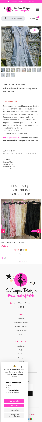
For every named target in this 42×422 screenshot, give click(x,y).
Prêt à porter (16, 84)
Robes (23, 84)
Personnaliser (14, 410)
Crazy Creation (29, 414)
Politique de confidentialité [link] (14, 415)
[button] (19, 261)
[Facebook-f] (19, 307)
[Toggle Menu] (37, 9)
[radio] (15, 250)
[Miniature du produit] (34, 30)
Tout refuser (14, 405)
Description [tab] (9, 150)
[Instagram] (21, 307)
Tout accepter (14, 401)
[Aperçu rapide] (5, 258)
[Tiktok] (23, 307)
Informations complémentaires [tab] (19, 153)
